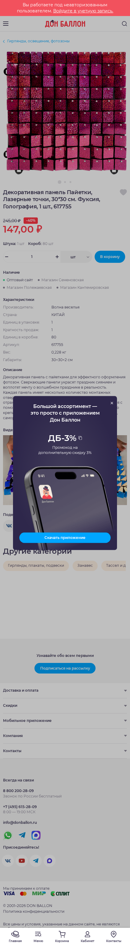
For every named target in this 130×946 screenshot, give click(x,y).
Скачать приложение (65, 537)
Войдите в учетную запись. (83, 11)
